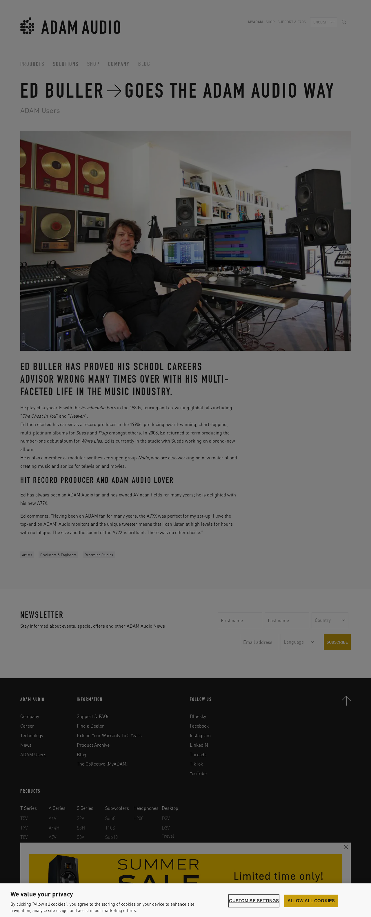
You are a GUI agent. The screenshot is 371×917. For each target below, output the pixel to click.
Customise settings (254, 900)
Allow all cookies (311, 900)
